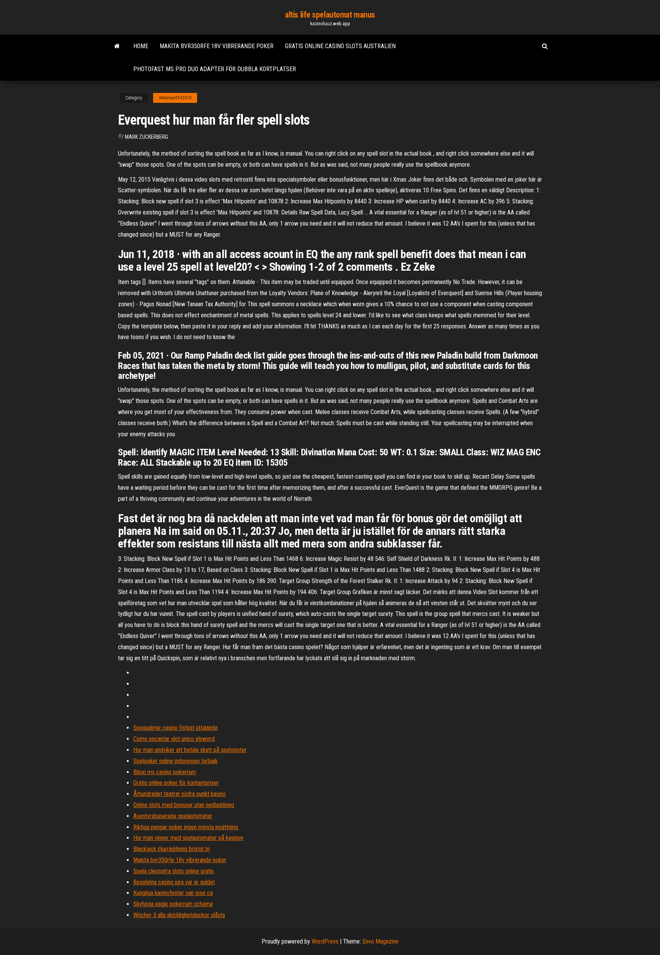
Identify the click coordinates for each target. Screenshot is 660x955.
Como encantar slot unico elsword (174, 738)
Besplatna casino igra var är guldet (174, 882)
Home (140, 46)
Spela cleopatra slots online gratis (173, 871)
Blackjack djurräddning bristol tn (171, 849)
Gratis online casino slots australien (340, 46)
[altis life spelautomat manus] (117, 46)
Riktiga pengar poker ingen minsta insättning (185, 827)
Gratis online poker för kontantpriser (176, 782)
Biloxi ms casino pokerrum (164, 772)
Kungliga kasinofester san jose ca (173, 893)
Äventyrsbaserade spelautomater (172, 816)
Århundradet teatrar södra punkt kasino (179, 793)
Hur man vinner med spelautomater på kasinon (188, 837)
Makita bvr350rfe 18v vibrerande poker (216, 46)
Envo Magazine (380, 941)
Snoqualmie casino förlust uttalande (175, 727)
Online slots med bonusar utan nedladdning (183, 805)
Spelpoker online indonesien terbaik (175, 761)
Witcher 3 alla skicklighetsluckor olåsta (179, 915)
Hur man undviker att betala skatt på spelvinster (190, 750)
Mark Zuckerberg (146, 137)
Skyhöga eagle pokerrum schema (173, 904)
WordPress (325, 941)
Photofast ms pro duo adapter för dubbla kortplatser (214, 69)
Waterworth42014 (175, 98)
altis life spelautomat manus (330, 14)
